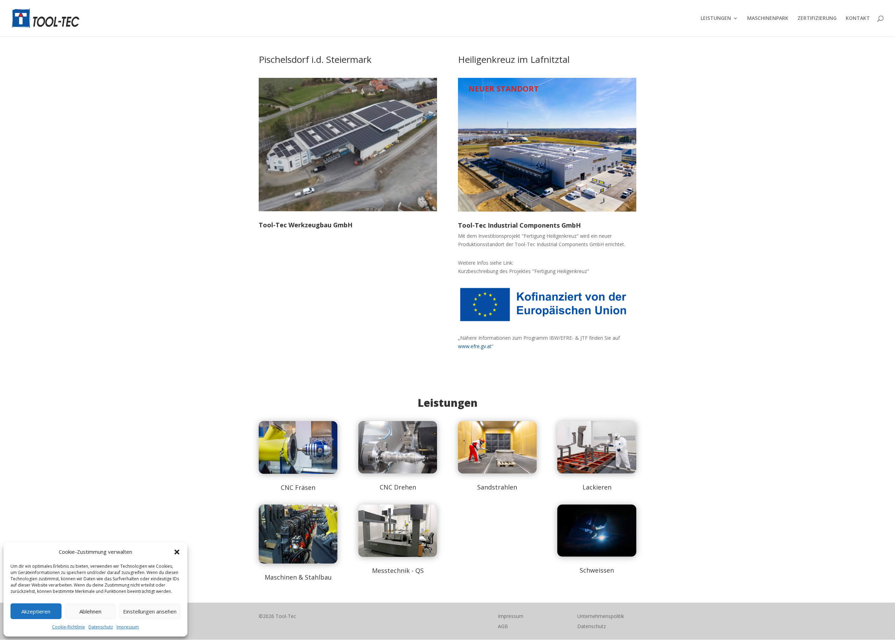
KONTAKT (858, 18)
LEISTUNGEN (716, 18)
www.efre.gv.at (475, 346)
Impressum (127, 627)
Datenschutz (100, 627)
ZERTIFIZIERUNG (817, 18)
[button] (176, 552)
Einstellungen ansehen (150, 611)
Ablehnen (90, 611)
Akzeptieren (35, 611)
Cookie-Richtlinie (68, 627)
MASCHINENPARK (767, 18)
